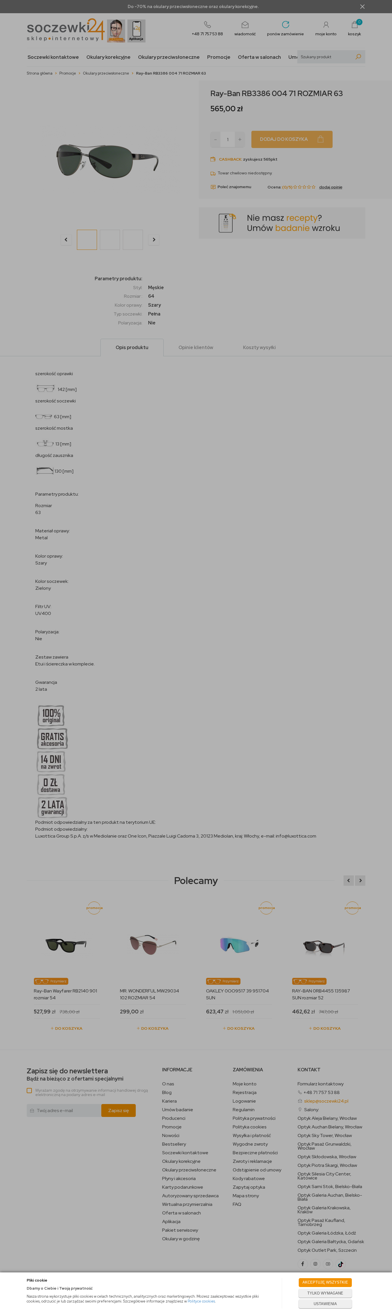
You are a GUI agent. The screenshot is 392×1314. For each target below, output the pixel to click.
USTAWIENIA (325, 1304)
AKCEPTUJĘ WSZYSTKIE (325, 1282)
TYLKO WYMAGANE (325, 1293)
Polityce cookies (201, 1301)
